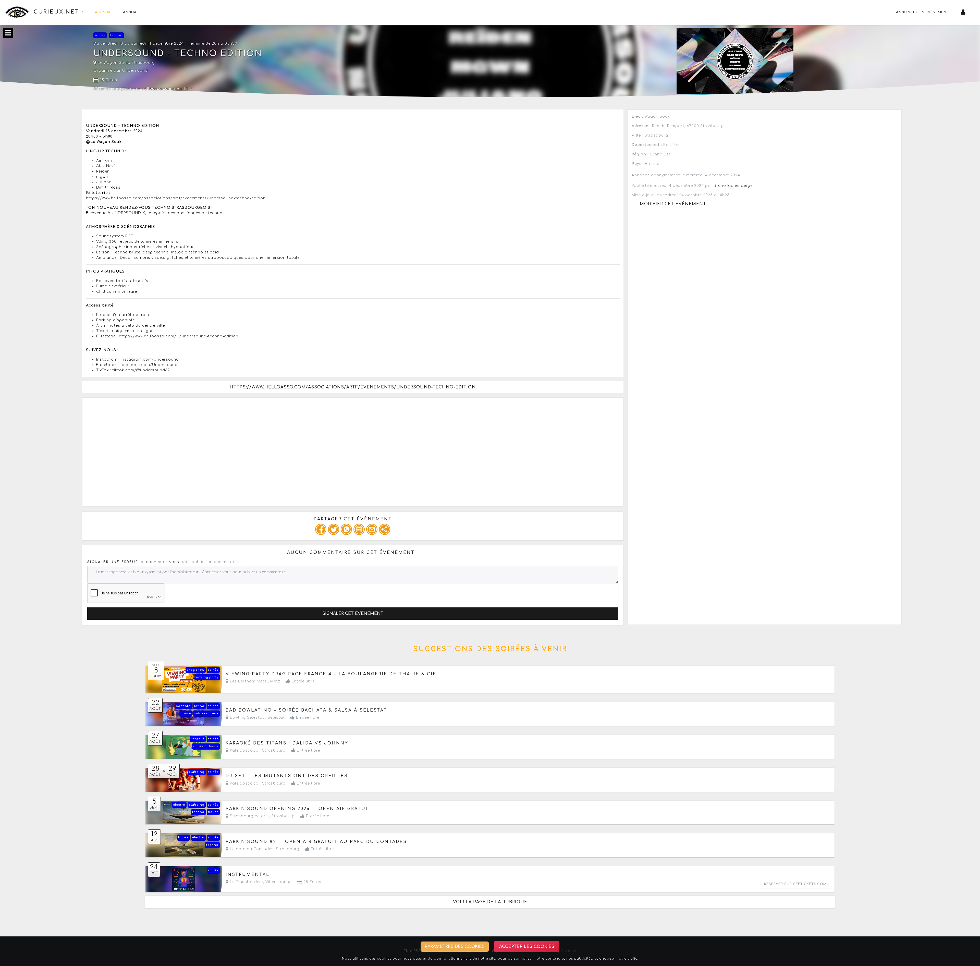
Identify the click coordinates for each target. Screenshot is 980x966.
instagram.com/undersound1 (150, 359)
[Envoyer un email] (371, 529)
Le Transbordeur (246, 882)
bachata (183, 706)
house (213, 812)
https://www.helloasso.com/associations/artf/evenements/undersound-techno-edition (176, 198)
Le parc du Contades (251, 849)
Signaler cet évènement (352, 613)
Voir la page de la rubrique (490, 902)
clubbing (196, 772)
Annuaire (132, 12)
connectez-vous (162, 562)
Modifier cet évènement (673, 204)
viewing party (206, 677)
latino (199, 706)
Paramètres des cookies (455, 946)
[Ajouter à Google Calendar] (359, 529)
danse (185, 713)
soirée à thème (205, 746)
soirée (99, 35)
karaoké (197, 739)
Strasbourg (143, 63)
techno (116, 35)
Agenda (103, 12)
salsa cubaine (206, 713)
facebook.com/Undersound (149, 365)
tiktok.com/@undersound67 (141, 370)
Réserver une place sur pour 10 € (142, 89)
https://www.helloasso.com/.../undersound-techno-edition (178, 336)
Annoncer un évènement (922, 12)
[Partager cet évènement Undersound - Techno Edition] (384, 529)
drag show (195, 669)
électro (179, 804)
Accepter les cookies (526, 946)
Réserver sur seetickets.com (795, 884)
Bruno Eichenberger (734, 186)
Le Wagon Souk (112, 63)
